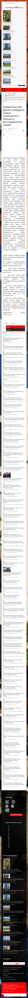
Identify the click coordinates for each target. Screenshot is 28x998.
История (16, 626)
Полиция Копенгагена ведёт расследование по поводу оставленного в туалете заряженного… (14, 752)
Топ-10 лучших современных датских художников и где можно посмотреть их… (13, 398)
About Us (5, 379)
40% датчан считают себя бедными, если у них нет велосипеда (14, 722)
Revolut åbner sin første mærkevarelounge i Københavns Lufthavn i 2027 (13, 891)
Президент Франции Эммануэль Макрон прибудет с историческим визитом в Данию (14, 368)
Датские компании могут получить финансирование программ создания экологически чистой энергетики (12, 729)
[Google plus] (8, 831)
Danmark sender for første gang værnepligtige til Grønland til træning (12, 870)
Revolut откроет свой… (8, 50)
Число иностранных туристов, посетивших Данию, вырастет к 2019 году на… (13, 461)
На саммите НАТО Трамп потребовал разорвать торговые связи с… (12, 942)
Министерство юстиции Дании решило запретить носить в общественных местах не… (13, 354)
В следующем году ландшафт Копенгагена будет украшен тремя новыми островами (14, 521)
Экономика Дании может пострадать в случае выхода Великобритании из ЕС (12, 637)
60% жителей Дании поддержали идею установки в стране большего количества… (14, 783)
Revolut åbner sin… (7, 40)
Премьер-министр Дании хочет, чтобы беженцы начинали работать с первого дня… (13, 589)
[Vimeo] (8, 846)
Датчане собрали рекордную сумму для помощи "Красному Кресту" (13, 556)
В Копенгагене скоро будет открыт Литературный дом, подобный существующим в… (11, 760)
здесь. (10, 314)
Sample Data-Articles (9, 95)
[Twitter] (8, 829)
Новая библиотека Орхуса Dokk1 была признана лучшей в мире (12, 687)
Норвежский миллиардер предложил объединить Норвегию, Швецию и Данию (13, 550)
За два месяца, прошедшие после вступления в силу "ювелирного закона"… (13, 535)
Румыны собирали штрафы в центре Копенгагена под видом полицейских (12, 602)
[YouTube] (8, 833)
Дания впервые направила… (9, 30)
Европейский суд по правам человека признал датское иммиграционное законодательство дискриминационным (13, 645)
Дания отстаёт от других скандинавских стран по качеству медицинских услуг (13, 361)
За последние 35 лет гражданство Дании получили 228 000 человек (13, 715)
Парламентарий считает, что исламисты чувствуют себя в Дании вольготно (13, 479)
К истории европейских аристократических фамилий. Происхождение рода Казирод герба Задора (13, 623)
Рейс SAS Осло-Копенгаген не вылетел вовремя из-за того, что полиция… (13, 702)
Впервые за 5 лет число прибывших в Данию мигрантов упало (12, 680)
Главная (16, 387)
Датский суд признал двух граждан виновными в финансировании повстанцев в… (13, 653)
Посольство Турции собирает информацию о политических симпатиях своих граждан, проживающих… (14, 776)
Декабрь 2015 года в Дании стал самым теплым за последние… (13, 563)
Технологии (16, 618)
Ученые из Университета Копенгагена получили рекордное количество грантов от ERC (14, 426)
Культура (15, 598)
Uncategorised (17, 334)
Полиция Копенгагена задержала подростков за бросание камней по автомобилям (12, 768)
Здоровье (16, 364)
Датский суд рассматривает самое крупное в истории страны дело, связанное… (14, 468)
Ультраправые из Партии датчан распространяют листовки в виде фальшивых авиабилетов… (11, 744)
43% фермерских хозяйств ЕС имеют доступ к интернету (12, 922)
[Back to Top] (2, 995)
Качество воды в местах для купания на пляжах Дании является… (13, 391)
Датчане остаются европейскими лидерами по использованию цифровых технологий (14, 418)
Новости (12, 24)
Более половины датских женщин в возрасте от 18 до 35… (12, 708)
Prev (20, 85)
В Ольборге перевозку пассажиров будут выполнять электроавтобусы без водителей (14, 616)
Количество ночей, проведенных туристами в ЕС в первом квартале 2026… (14, 951)
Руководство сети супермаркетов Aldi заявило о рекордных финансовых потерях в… (14, 543)
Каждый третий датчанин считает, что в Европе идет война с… (13, 508)
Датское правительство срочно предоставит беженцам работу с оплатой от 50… (14, 385)
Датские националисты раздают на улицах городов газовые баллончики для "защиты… (13, 694)
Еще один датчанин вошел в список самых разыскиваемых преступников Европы (14, 630)
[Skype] (8, 844)
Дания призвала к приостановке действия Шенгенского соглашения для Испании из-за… (13, 912)
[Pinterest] (8, 837)
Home (9, 93)
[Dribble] (8, 840)
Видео (4, 333)
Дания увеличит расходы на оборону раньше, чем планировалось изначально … (14, 932)
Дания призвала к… (7, 59)
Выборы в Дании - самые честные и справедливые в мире (12, 493)
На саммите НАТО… (7, 84)
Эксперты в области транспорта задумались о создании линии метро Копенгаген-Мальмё (12, 486)
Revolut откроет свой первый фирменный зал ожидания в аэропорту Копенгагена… (13, 902)
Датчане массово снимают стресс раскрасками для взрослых (11, 581)
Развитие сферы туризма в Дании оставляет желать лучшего (11, 596)
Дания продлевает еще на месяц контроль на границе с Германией (14, 528)
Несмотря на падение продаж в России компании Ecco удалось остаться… (13, 515)
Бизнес (12, 42)
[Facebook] (8, 827)
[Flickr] (8, 838)
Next (24, 85)
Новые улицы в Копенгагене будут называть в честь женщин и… (14, 412)
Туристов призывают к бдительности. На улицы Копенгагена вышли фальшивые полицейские (13, 454)
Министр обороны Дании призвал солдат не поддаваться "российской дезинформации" (13, 339)
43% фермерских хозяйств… (9, 67)
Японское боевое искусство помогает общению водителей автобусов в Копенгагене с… (12, 574)
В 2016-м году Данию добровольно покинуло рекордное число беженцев (12, 433)
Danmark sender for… (7, 22)
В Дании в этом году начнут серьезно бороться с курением (12, 660)
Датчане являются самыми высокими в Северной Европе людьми (13, 673)
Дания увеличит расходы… (9, 75)
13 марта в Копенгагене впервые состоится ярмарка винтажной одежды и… (14, 440)
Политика (14, 85)
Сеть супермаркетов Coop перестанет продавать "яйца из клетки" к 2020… (12, 405)
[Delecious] (8, 847)
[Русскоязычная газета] (14, 7)
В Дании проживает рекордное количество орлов (13, 736)
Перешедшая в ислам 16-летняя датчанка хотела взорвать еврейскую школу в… (13, 446)
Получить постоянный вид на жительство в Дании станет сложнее (14, 375)
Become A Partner (16, 814)
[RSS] (8, 826)
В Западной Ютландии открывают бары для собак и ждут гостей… (14, 667)
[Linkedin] (8, 835)
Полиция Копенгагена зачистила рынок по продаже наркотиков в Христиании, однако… (13, 501)
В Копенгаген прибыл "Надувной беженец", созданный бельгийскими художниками (13, 346)
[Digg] (9, 842)
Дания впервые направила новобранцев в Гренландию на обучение (13, 879)
